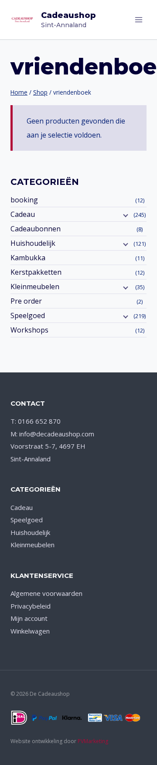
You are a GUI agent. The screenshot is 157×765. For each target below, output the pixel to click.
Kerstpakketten (35, 272)
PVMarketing (93, 741)
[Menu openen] (138, 19)
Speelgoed (27, 315)
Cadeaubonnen (35, 229)
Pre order (26, 301)
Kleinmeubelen (34, 286)
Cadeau (22, 214)
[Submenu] (125, 215)
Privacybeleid (30, 606)
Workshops (29, 330)
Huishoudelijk (32, 243)
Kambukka (27, 257)
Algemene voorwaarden (46, 593)
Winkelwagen (30, 631)
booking (24, 200)
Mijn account (29, 618)
